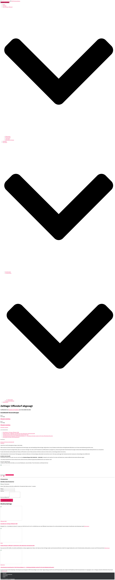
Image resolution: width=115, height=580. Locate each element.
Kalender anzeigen (4, 427)
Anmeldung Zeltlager (9, 140)
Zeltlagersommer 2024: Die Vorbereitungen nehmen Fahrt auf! (15, 434)
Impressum (5, 575)
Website (2, 491)
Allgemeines (7, 136)
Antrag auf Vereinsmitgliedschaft (7, 442)
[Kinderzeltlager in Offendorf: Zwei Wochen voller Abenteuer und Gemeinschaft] (11, 541)
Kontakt (4, 573)
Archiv (4, 576)
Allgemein (2, 564)
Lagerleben (7, 138)
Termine (4, 5)
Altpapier (5, 141)
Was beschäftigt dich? (4, 497)
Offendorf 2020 (11, 475)
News (4, 4)
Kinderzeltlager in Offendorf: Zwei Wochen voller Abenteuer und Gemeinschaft (19, 433)
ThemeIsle (12, 579)
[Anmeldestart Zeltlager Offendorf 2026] (11, 520)
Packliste (2, 443)
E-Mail (2, 489)
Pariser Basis (10, 399)
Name (2, 488)
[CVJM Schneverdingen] (10, 1)
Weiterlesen (86, 526)
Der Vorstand (8, 271)
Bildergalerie (5, 402)
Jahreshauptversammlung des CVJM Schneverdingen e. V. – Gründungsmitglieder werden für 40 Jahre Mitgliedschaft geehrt (28, 435)
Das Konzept (8, 137)
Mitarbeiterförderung (9, 400)
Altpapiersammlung (5, 419)
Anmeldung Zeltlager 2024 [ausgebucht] (11, 437)
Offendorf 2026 (3, 521)
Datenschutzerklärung (7, 574)
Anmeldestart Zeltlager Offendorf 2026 (11, 432)
